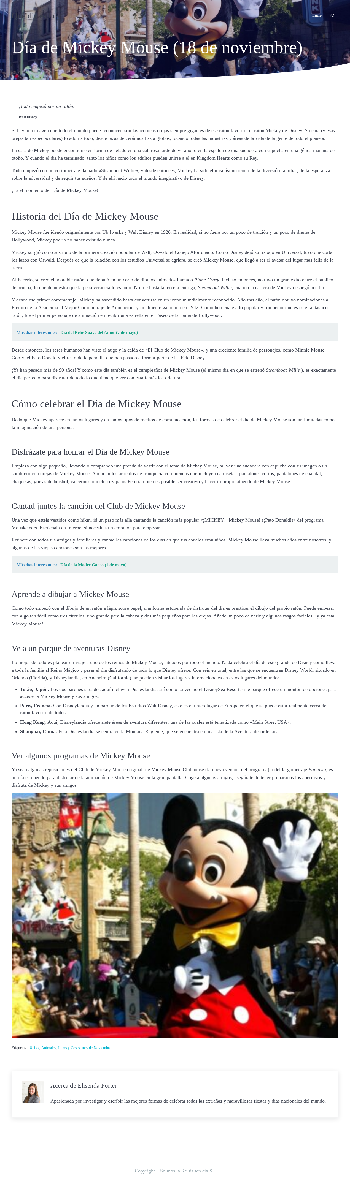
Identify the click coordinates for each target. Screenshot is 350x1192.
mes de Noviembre (96, 1048)
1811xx (33, 1048)
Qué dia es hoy (36, 15)
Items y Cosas (69, 1048)
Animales (48, 1048)
